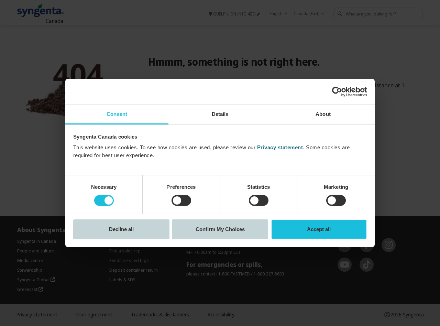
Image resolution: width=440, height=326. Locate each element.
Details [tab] (220, 114)
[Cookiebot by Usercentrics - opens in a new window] (337, 91)
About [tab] (323, 114)
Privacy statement (280, 147)
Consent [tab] (117, 114)
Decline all (121, 229)
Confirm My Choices (220, 229)
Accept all (319, 229)
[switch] (181, 200)
